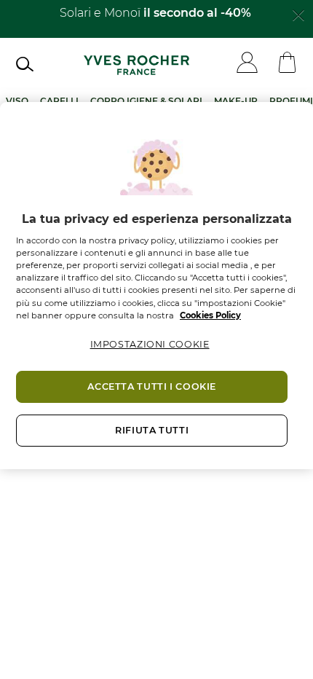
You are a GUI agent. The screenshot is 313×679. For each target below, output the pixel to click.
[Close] (298, 14)
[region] (156, 285)
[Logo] (136, 63)
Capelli (59, 100)
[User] (247, 64)
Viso (17, 100)
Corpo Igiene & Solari (146, 100)
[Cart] (287, 64)
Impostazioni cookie (150, 344)
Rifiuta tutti (152, 430)
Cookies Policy (210, 315)
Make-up (236, 100)
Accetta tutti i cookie (151, 386)
